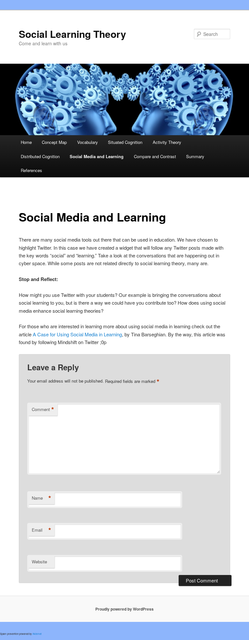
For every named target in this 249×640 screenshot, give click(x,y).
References (31, 170)
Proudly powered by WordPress (124, 609)
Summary (195, 156)
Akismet (37, 633)
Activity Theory (167, 142)
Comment (43, 409)
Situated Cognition (125, 142)
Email (41, 530)
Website (39, 562)
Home (26, 142)
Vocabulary (87, 142)
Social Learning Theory (72, 34)
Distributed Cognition (40, 156)
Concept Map (54, 142)
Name (41, 498)
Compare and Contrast (155, 156)
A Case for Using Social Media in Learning (77, 334)
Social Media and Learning (97, 156)
